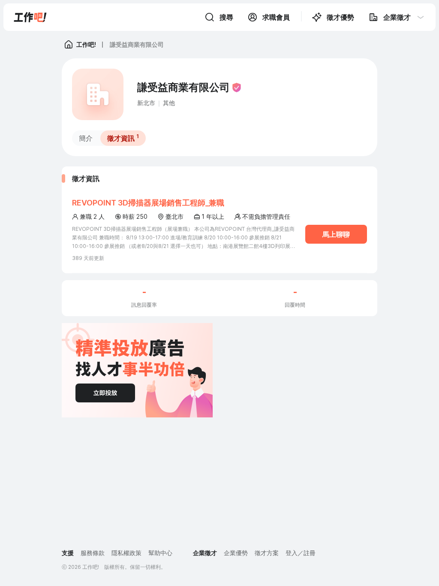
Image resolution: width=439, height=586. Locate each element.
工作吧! (86, 44)
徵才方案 (267, 552)
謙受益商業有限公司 (137, 44)
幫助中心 (160, 552)
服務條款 (93, 552)
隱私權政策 (126, 552)
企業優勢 (236, 552)
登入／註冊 (301, 552)
